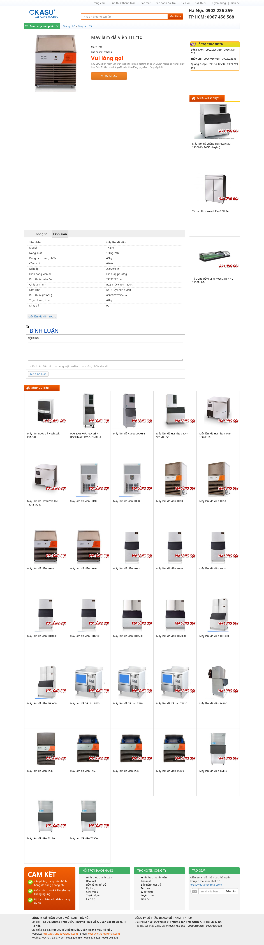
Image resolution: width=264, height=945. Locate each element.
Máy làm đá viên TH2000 (171, 636)
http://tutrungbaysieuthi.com (60, 933)
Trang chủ (98, 3)
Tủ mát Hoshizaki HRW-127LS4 (210, 211)
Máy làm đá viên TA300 (84, 838)
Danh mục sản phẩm (42, 26)
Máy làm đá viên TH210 (42, 316)
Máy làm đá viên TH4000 (42, 703)
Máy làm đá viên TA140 (213, 771)
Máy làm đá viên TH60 (169, 501)
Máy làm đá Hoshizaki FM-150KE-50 (215, 435)
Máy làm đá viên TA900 (213, 703)
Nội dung (33, 338)
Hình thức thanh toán (123, 3)
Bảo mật (145, 3)
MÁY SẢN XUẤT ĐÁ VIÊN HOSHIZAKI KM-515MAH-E (85, 435)
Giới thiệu (201, 3)
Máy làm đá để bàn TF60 (84, 703)
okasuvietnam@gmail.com (206, 884)
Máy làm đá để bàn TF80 (128, 703)
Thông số (40, 234)
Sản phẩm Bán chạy (208, 98)
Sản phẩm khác (40, 388)
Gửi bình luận (38, 374)
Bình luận (60, 234)
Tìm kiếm (175, 16)
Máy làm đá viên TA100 (170, 771)
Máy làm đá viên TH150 (41, 568)
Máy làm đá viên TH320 (127, 568)
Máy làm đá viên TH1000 (42, 636)
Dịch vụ (185, 3)
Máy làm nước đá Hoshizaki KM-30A (43, 435)
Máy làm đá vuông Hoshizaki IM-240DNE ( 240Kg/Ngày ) (211, 145)
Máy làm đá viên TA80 (126, 771)
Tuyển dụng (219, 3)
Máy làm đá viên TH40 (83, 501)
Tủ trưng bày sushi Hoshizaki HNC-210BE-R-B (213, 280)
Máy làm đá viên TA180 (41, 838)
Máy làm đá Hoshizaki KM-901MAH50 (172, 435)
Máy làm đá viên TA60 (83, 771)
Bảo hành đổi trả (166, 3)
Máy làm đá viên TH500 (170, 568)
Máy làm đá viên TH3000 (214, 636)
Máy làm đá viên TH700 (213, 568)
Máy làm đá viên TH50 (126, 501)
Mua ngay (109, 76)
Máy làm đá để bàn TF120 (171, 703)
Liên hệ (235, 3)
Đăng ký (231, 891)
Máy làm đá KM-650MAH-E (129, 433)
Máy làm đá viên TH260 (84, 568)
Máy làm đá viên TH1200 (84, 636)
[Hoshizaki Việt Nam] (44, 13)
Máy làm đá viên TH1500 (128, 636)
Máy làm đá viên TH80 (212, 501)
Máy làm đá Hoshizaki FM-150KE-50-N (43, 502)
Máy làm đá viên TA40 (40, 771)
